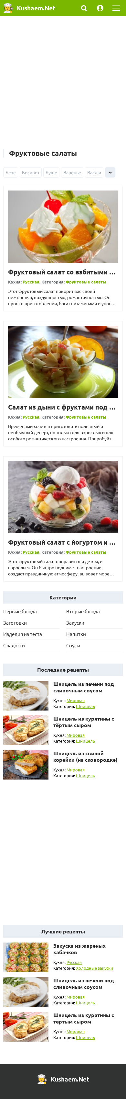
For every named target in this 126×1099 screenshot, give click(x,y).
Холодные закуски (94, 968)
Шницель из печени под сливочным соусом (83, 687)
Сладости (14, 645)
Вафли (94, 172)
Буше (51, 172)
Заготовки (15, 622)
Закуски (75, 622)
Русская (31, 281)
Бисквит (30, 172)
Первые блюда (20, 611)
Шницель (85, 706)
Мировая (76, 700)
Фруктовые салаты (86, 281)
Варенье (72, 172)
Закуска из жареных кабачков (79, 948)
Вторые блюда (83, 611)
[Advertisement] (63, 86)
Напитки (76, 634)
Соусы (73, 645)
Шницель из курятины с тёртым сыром (83, 721)
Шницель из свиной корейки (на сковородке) (85, 756)
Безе (10, 172)
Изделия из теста (22, 634)
